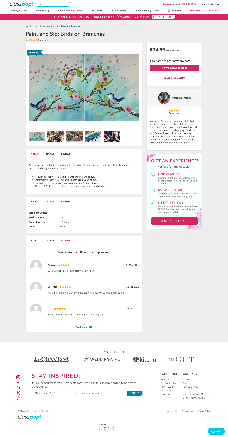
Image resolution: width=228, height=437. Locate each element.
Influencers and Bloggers (196, 394)
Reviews (66, 153)
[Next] (130, 87)
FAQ (185, 401)
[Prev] (37, 87)
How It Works (167, 386)
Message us (169, 3)
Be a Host (213, 10)
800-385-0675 (189, 3)
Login (203, 4)
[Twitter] (18, 393)
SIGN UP (134, 393)
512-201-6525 (44, 411)
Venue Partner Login (194, 397)
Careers (187, 383)
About (35, 153)
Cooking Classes (18, 10)
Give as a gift (175, 78)
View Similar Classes (174, 67)
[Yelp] (18, 388)
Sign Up (214, 4)
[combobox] (55, 393)
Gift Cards (175, 10)
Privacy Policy (204, 411)
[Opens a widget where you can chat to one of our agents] (216, 431)
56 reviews (43, 39)
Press (186, 390)
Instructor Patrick (181, 97)
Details (49, 153)
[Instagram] (18, 377)
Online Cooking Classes (146, 10)
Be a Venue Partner (171, 383)
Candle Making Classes (70, 10)
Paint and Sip (43, 10)
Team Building (118, 10)
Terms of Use (188, 411)
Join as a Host (190, 386)
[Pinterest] (18, 398)
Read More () (84, 326)
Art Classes (96, 10)
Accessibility (172, 411)
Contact (187, 379)
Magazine (195, 10)
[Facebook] (18, 382)
